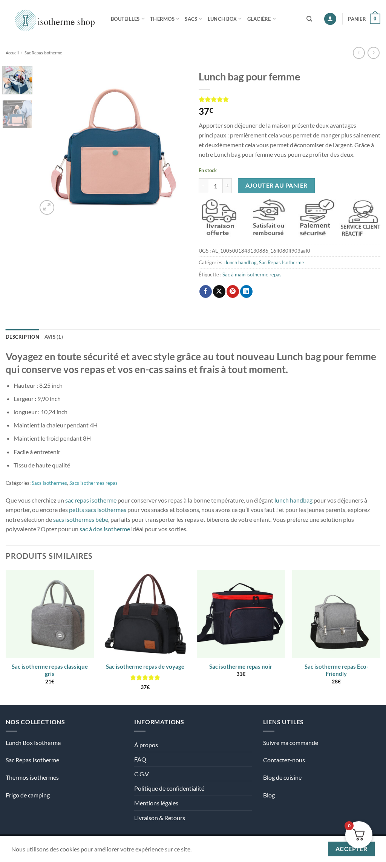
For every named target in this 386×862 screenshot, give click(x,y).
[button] (330, 19)
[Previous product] (373, 53)
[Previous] (50, 141)
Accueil (12, 52)
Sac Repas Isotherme (43, 52)
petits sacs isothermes (97, 509)
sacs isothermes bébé (80, 519)
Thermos (162, 19)
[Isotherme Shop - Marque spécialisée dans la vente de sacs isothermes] (53, 18)
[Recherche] (309, 19)
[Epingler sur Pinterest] (233, 291)
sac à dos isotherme (105, 528)
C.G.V (141, 773)
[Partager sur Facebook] (205, 291)
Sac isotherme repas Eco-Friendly (336, 670)
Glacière (259, 19)
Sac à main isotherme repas (252, 274)
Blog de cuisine (282, 777)
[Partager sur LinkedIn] (246, 291)
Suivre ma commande (290, 742)
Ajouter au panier (276, 185)
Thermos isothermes (32, 777)
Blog (269, 795)
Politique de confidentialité (169, 788)
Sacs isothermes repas (93, 483)
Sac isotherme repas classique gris (50, 670)
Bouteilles (125, 19)
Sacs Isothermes (49, 483)
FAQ (140, 759)
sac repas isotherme (90, 500)
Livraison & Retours (159, 817)
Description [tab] (22, 337)
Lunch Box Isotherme (33, 742)
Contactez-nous (284, 759)
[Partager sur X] (219, 291)
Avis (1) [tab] (53, 337)
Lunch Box (222, 19)
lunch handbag (241, 262)
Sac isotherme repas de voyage (145, 666)
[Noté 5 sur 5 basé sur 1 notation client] (289, 99)
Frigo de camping (28, 795)
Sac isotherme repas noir (240, 666)
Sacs (191, 19)
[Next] (175, 141)
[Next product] (359, 53)
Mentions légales (156, 802)
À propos (146, 744)
